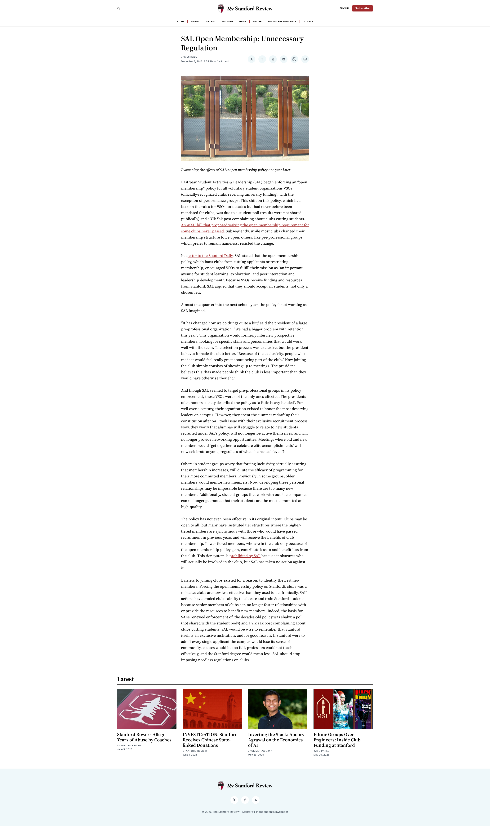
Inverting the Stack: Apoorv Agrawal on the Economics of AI (276, 739)
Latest (211, 21)
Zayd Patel (321, 750)
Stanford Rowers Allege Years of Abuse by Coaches (144, 737)
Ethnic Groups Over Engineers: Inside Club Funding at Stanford (337, 739)
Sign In (344, 8)
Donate (308, 21)
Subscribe (362, 8)
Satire (256, 21)
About (195, 21)
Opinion (227, 21)
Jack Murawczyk (260, 750)
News (243, 21)
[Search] (118, 8)
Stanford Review (129, 745)
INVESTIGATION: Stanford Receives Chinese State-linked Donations (210, 739)
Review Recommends (282, 21)
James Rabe (189, 56)
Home (180, 21)
